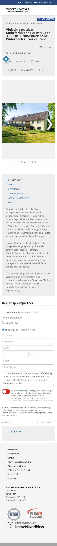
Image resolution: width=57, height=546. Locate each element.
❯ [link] (49, 123)
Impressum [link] (13, 449)
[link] (17, 9)
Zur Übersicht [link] (15, 431)
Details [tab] (11, 184)
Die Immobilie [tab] (14, 180)
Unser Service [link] (14, 474)
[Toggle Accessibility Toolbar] (6, 59)
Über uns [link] (12, 478)
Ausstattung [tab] (14, 189)
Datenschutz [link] (13, 453)
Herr (33, 329)
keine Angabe (11, 329)
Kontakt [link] (11, 458)
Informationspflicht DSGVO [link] (19, 462)
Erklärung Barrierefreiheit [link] (19, 470)
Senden (45, 422)
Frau (24, 329)
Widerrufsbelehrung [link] (27, 390)
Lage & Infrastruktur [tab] (18, 198)
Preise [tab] (11, 202)
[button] (49, 11)
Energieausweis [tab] (15, 193)
